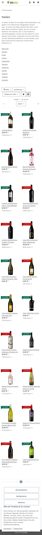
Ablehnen (21, 502)
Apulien (4, 52)
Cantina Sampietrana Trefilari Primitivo (9, 241)
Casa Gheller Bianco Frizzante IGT (30, 278)
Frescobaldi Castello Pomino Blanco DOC (9, 424)
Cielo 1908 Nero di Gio (31, 313)
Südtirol (4, 74)
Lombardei (5, 61)
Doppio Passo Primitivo (31, 350)
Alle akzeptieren (21, 490)
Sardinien (5, 67)
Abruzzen (5, 49)
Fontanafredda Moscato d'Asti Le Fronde (31, 387)
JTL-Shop (24, 532)
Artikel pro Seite (10, 94)
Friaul (4, 55)
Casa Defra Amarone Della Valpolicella (30, 241)
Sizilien (4, 71)
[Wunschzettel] (34, 2)
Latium (4, 58)
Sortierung (18, 90)
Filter (7, 90)
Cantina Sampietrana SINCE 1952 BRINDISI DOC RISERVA (9, 204)
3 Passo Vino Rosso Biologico (29, 131)
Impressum (7, 528)
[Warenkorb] (38, 2)
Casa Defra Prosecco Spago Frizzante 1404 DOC (9, 278)
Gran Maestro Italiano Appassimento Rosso (9, 461)
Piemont (5, 64)
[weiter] (38, 104)
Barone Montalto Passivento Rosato (29, 168)
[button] (30, 2)
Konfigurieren (21, 496)
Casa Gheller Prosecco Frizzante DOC (10, 314)
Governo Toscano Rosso (31, 423)
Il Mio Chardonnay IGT (31, 460)
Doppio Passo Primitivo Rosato (10, 387)
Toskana (5, 77)
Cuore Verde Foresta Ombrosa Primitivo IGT (10, 351)
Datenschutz (18, 528)
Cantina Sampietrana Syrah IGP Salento (30, 204)
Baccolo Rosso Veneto (9, 167)
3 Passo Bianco (7, 130)
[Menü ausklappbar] (3, 1)
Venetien (5, 80)
